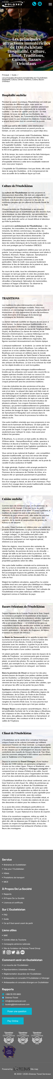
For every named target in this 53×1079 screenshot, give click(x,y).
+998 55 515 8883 (13, 994)
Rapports (7, 894)
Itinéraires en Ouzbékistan (15, 865)
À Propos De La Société (14, 898)
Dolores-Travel (11, 998)
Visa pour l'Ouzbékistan (14, 869)
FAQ (5, 915)
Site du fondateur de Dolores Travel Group (22, 948)
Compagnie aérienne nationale (17, 944)
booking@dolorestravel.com (17, 1004)
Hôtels (6, 873)
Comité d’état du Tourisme (15, 940)
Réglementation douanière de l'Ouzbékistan (22, 974)
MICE (6, 882)
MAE (6, 935)
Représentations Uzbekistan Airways (19, 969)
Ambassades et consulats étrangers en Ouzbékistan (26, 982)
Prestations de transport (14, 877)
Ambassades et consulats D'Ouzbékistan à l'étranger (26, 978)
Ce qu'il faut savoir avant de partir (18, 923)
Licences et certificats (13, 903)
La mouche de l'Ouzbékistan (16, 965)
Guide (14, 75)
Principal (5, 75)
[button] (50, 4)
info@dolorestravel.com (15, 1001)
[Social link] (4, 952)
